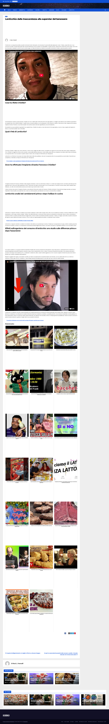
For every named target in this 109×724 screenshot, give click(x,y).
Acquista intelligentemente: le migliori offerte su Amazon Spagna (23, 653)
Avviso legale (66, 721)
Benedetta (22, 10)
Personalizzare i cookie (102, 721)
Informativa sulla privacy (92, 721)
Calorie (37, 10)
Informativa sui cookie (83, 721)
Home (62, 721)
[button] (105, 10)
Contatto (71, 10)
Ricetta (45, 10)
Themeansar (25, 721)
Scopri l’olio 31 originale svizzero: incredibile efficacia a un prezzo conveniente (93, 701)
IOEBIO (6, 5)
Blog (57, 10)
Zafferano (30, 10)
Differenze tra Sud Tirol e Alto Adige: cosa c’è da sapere (40, 679)
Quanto (6, 698)
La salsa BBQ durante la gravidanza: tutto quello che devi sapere (65, 680)
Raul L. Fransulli (13, 40)
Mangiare (51, 10)
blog (6, 16)
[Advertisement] (39, 30)
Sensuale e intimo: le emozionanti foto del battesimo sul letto (15, 680)
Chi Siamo (64, 10)
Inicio (9, 10)
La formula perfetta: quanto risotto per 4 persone (14, 700)
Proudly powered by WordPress (8, 721)
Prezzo (15, 10)
